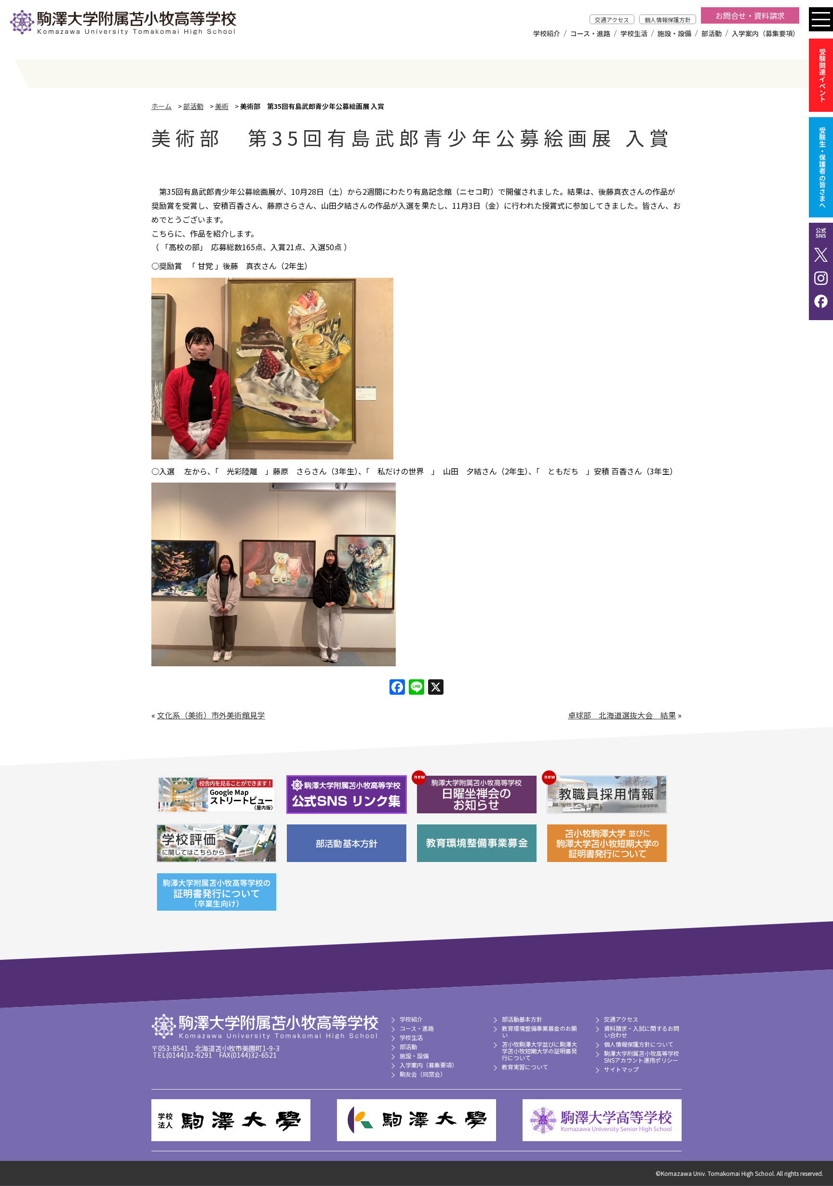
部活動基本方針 (522, 1019)
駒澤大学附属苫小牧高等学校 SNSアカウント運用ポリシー (641, 1056)
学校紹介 (546, 33)
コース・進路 (590, 33)
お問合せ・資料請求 (750, 15)
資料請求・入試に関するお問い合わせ (641, 1031)
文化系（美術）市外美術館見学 (211, 715)
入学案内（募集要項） (765, 33)
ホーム (161, 106)
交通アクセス (612, 19)
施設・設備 (674, 33)
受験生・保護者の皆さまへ (822, 167)
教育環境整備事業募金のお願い (539, 1031)
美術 (221, 106)
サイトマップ (621, 1069)
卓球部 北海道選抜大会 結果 (622, 715)
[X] (435, 687)
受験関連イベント (822, 75)
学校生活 (633, 33)
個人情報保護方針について (638, 1044)
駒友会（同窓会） (423, 1074)
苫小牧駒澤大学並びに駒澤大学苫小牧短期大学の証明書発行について (539, 1051)
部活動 (711, 33)
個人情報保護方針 (668, 19)
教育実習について (525, 1067)
